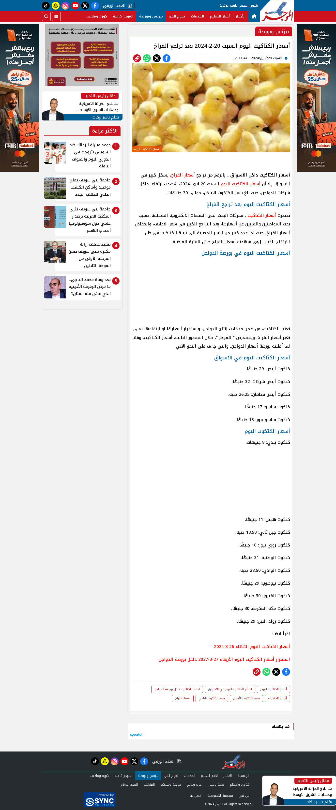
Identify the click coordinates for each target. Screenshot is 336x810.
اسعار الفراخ (182, 698)
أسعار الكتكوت (277, 698)
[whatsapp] (137, 58)
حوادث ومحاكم (171, 784)
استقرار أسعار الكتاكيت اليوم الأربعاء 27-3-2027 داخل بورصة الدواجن (224, 659)
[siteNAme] (277, 11)
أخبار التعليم (220, 16)
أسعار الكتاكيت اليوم (240, 184)
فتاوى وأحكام (239, 784)
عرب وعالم (194, 784)
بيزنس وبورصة (151, 16)
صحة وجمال (215, 784)
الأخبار (240, 16)
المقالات (149, 784)
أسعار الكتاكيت (261, 215)
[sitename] (233, 761)
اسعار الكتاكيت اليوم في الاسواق (230, 689)
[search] (46, 16)
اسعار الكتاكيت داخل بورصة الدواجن (177, 689)
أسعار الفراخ (183, 175)
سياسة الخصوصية (220, 795)
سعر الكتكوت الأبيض (246, 698)
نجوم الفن (177, 16)
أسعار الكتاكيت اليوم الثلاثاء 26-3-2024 (252, 646)
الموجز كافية (123, 16)
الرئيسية (243, 775)
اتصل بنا (195, 795)
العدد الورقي (113, 6)
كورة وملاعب (96, 16)
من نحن (244, 795)
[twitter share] (157, 58)
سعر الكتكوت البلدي (212, 698)
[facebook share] (166, 58)
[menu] (56, 16)
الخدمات (197, 16)
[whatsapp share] (147, 58)
